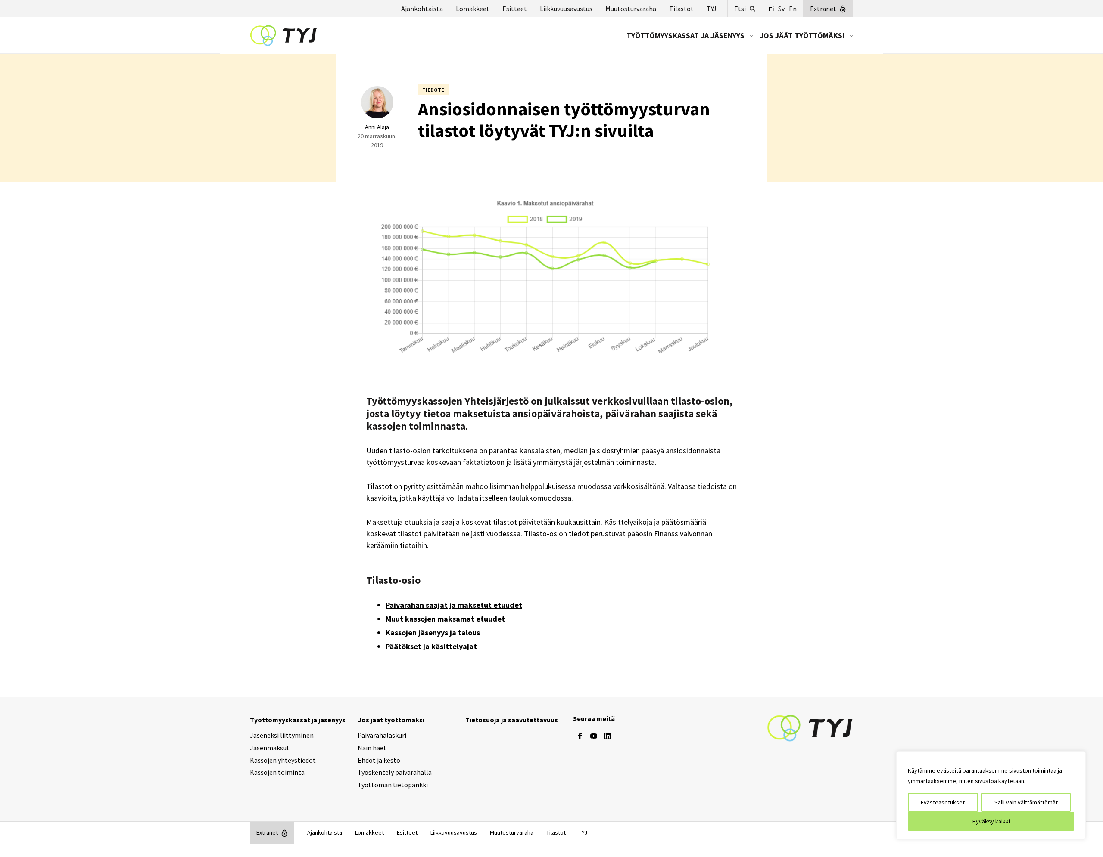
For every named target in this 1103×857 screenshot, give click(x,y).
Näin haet (372, 747)
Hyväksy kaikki (991, 821)
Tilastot (681, 8)
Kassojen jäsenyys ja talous (433, 632)
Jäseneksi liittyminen (282, 735)
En (793, 8)
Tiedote (433, 90)
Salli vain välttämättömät (1026, 802)
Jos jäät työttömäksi (802, 35)
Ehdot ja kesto (379, 760)
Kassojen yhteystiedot (283, 760)
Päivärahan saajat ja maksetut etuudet (454, 605)
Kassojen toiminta (277, 772)
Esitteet (514, 8)
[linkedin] (607, 736)
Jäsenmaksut (270, 747)
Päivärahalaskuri (382, 735)
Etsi (740, 8)
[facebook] (580, 736)
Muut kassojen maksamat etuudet (445, 619)
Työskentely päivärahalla (395, 772)
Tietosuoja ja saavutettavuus (511, 719)
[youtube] (594, 736)
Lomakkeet (472, 8)
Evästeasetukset (943, 802)
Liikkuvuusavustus (566, 8)
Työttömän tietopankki (393, 784)
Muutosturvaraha (630, 8)
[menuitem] (686, 35)
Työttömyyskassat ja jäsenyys (685, 35)
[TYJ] (810, 727)
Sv (781, 8)
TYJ (712, 8)
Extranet (823, 8)
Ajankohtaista (422, 8)
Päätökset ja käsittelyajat (431, 646)
